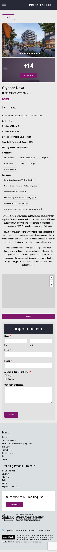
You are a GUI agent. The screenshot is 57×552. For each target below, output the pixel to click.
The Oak (5, 477)
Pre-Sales (6, 447)
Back (8, 17)
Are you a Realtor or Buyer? (17, 372)
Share (28, 316)
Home (4, 437)
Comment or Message (14, 385)
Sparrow (5, 474)
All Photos (28, 76)
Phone (8, 361)
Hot (3, 456)
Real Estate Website (31, 530)
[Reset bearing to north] (51, 285)
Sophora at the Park (10, 486)
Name (7, 336)
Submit (11, 415)
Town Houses (7, 450)
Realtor (11, 379)
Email (7, 350)
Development (7, 453)
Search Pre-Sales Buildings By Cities (17, 443)
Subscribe (14, 505)
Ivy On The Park (8, 470)
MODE (4, 483)
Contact (5, 459)
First (5, 345)
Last (31, 345)
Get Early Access (9, 440)
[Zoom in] (51, 277)
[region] (28, 291)
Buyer (10, 375)
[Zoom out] (51, 281)
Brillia (4, 480)
